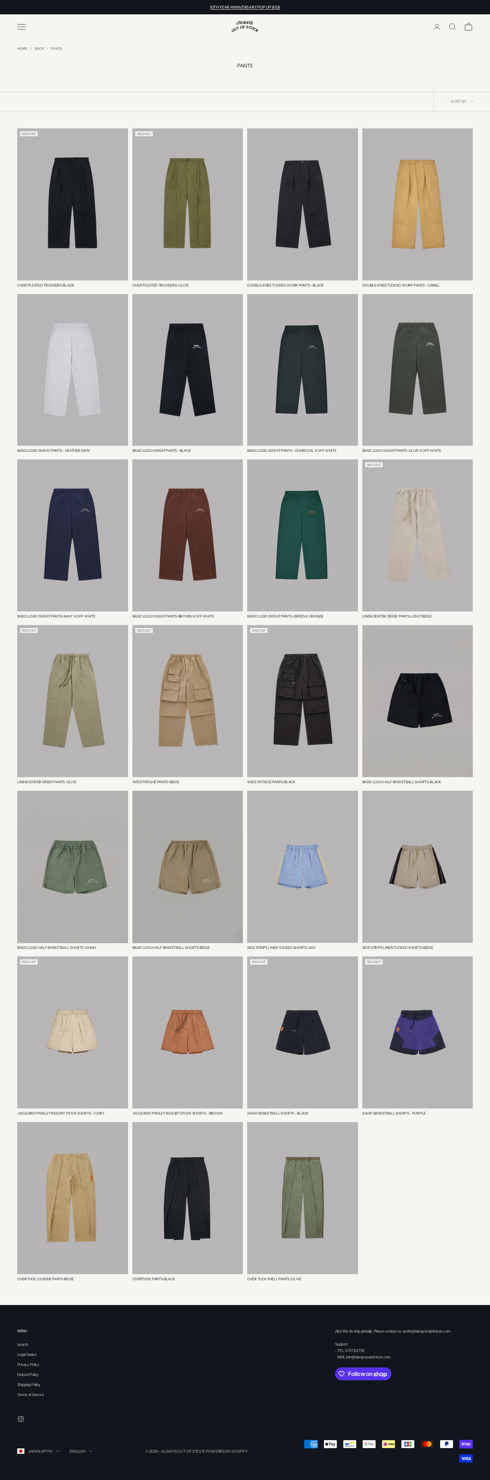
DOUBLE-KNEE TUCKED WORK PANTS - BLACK (285, 285)
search (22, 1344)
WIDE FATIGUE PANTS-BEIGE (155, 782)
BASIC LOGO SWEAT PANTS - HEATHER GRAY (53, 450)
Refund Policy (28, 1374)
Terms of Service (30, 1394)
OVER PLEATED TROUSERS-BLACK (45, 285)
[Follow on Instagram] (20, 1419)
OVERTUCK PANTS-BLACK (153, 1279)
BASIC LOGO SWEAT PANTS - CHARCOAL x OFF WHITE (291, 450)
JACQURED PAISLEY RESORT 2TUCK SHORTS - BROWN (177, 1113)
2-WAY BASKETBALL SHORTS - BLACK (277, 1113)
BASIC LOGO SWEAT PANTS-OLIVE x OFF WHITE (401, 450)
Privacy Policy (28, 1364)
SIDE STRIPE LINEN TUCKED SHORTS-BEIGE (397, 947)
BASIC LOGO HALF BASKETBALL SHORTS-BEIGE (171, 947)
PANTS (56, 49)
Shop (39, 49)
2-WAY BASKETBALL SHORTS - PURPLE (394, 1113)
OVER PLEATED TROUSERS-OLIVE (160, 285)
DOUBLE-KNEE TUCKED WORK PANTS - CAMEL (401, 285)
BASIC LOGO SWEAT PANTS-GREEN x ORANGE (285, 616)
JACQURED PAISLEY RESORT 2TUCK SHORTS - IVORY (61, 1113)
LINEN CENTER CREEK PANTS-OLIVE (46, 782)
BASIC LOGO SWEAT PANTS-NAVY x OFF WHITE (56, 616)
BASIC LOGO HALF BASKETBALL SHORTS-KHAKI (56, 947)
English (78, 1451)
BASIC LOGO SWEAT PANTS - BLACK (161, 450)
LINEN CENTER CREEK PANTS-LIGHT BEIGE (397, 616)
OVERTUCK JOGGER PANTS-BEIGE (45, 1279)
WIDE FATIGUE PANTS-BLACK (271, 782)
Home (22, 49)
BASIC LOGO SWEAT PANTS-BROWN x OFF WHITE (173, 616)
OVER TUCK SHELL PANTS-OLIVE (274, 1279)
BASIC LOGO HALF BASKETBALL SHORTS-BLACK (401, 782)
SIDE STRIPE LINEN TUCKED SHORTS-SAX (281, 947)
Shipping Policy (29, 1384)
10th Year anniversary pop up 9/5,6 (245, 7)
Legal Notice (26, 1354)
